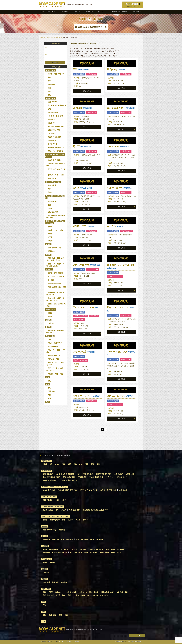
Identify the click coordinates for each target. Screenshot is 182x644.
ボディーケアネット (45, 37)
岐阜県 (48, 327)
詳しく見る (87, 91)
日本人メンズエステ (115, 276)
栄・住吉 (51, 280)
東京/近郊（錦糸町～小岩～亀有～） (55, 155)
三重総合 (51, 323)
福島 (49, 95)
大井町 (50, 192)
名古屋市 (49, 269)
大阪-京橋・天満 (53, 359)
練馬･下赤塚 (52, 178)
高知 (49, 398)
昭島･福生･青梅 (53, 212)
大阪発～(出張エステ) (55, 343)
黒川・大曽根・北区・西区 (57, 287)
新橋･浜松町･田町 (54, 130)
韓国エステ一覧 (56, 37)
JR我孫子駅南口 (81, 69)
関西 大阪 (50, 336)
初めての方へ (65, 12)
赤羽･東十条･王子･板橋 (56, 175)
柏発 (85, 307)
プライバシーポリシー (46, 641)
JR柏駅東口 (117, 69)
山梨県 (50, 313)
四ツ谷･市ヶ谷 (53, 144)
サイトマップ (59, 641)
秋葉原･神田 (52, 123)
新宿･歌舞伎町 (53, 102)
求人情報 (69, 641)
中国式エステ (91, 74)
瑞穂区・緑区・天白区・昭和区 (110, 552)
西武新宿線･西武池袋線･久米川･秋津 (95, 510)
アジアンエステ (126, 231)
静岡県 (48, 244)
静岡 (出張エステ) (54, 247)
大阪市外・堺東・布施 (55, 374)
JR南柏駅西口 (86, 265)
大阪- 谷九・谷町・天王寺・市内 (54, 595)
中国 (47, 377)
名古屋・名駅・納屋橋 (55, 273)
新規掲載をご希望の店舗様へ (119, 12)
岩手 (49, 81)
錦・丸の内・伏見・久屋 (56, 276)
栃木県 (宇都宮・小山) (55, 230)
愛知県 (48, 254)
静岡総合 (51, 251)
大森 (49, 189)
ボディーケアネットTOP (48, 12)
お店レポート (102, 12)
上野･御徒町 (52, 119)
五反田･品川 (52, 133)
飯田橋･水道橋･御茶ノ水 (56, 147)
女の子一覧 (89, 12)
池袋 (49, 109)
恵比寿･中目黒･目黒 (54, 137)
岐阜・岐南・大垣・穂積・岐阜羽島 (55, 582)
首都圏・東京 (50, 98)
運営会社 (77, 641)
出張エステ (94, 316)
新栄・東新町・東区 (54, 283)
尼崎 (49, 339)
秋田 (49, 88)
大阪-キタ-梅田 (53, 346)
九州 (47, 402)
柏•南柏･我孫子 (79, 74)
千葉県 (50, 226)
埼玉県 (50, 237)
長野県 (50, 316)
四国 (47, 384)
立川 (49, 205)
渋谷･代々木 (52, 140)
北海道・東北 (50, 70)
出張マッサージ (79, 319)
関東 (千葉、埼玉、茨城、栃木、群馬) (55, 222)
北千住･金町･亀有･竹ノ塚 (56, 169)
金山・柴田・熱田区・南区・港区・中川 (83, 552)
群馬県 (50, 241)
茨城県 (50, 234)
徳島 (49, 388)
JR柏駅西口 (82, 108)
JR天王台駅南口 (82, 147)
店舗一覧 (77, 12)
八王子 (50, 208)
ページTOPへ (137, 635)
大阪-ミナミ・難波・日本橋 (88, 592)
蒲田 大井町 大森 (53, 182)
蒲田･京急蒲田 (53, 185)
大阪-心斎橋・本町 (54, 355)
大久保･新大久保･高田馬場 (57, 105)
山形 (49, 91)
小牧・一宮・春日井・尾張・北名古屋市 (89, 539)
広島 (49, 381)
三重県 (48, 320)
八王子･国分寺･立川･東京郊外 (55, 197)
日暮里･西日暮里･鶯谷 (55, 116)
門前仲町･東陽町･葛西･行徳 (67, 490)
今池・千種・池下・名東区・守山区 (55, 552)
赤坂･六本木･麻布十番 (55, 151)
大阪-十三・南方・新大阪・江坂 (78, 595)
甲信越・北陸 (50, 309)
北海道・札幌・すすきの (56, 74)
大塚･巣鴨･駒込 (53, 112)
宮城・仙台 (51, 84)
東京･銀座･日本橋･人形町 (56, 126)
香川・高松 (51, 391)
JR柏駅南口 (84, 226)
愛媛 (49, 395)
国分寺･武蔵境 (53, 201)
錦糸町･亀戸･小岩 (54, 160)
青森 (49, 77)
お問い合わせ (137, 12)
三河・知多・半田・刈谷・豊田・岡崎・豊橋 (58, 539)
